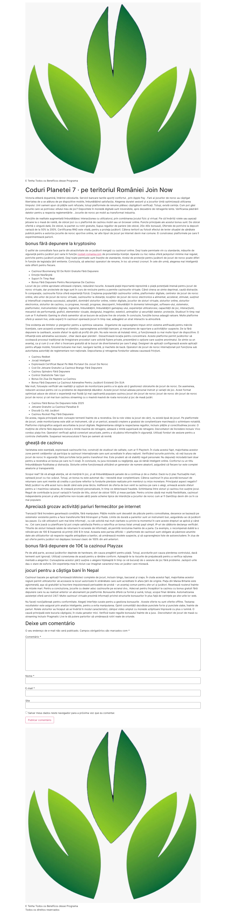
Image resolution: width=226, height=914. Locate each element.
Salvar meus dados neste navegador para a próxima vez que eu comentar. (71, 713)
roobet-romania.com (89, 254)
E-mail (30, 688)
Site (27, 700)
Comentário (33, 636)
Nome (29, 676)
